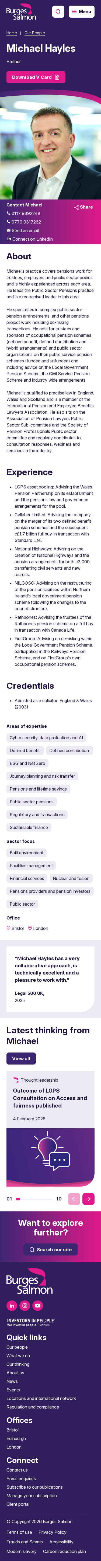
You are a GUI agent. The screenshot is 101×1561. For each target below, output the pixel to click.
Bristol (12, 1430)
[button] (18, 1199)
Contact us (17, 1470)
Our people (17, 1347)
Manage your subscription (31, 1495)
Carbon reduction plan (64, 1551)
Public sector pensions (32, 801)
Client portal (17, 1504)
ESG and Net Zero (27, 763)
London (14, 1447)
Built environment (26, 852)
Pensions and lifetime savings (38, 789)
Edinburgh (16, 1438)
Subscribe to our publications (34, 1487)
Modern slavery (21, 1551)
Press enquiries (21, 1478)
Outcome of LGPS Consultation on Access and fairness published (50, 1098)
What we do (18, 1355)
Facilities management (31, 865)
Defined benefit (25, 750)
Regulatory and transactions (37, 814)
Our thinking (17, 1364)
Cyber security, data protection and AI (46, 737)
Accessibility (61, 1541)
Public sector (22, 904)
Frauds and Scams (24, 1541)
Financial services (27, 878)
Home (11, 32)
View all (21, 1058)
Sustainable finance (29, 827)
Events (13, 1389)
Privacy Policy (53, 1532)
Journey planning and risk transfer (42, 776)
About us (15, 1372)
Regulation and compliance (32, 1407)
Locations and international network (41, 1398)
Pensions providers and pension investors (50, 891)
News (12, 1381)
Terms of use (19, 1532)
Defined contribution (69, 750)
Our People (35, 32)
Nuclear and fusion (71, 878)
